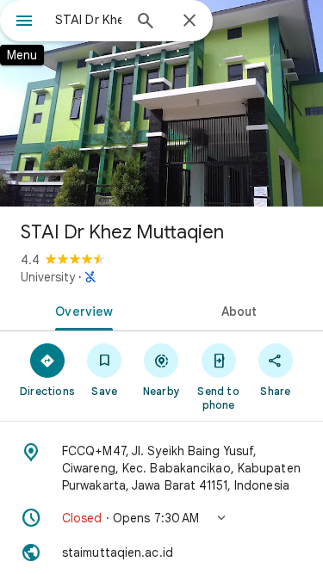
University (48, 277)
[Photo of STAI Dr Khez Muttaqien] (161, 103)
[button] (161, 518)
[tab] (80, 309)
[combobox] (88, 19)
